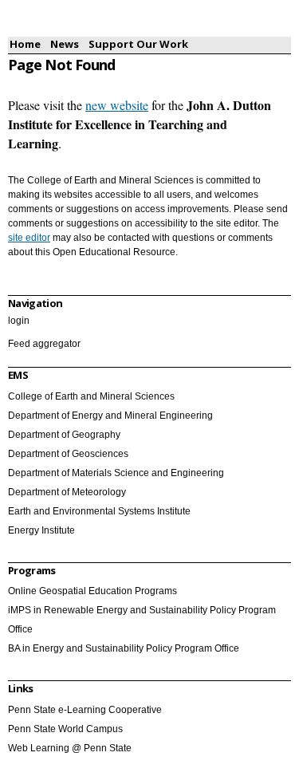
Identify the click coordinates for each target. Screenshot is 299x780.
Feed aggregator (44, 343)
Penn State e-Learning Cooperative (85, 709)
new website (116, 105)
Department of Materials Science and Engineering (116, 473)
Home (25, 44)
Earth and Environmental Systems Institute (99, 511)
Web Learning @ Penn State (70, 748)
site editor (29, 237)
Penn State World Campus (65, 729)
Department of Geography (64, 434)
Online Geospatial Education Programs (92, 591)
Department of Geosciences (68, 453)
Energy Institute (41, 530)
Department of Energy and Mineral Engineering (110, 415)
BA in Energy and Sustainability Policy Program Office (123, 648)
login (19, 320)
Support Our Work (138, 44)
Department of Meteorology (67, 492)
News (64, 44)
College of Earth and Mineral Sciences (91, 396)
